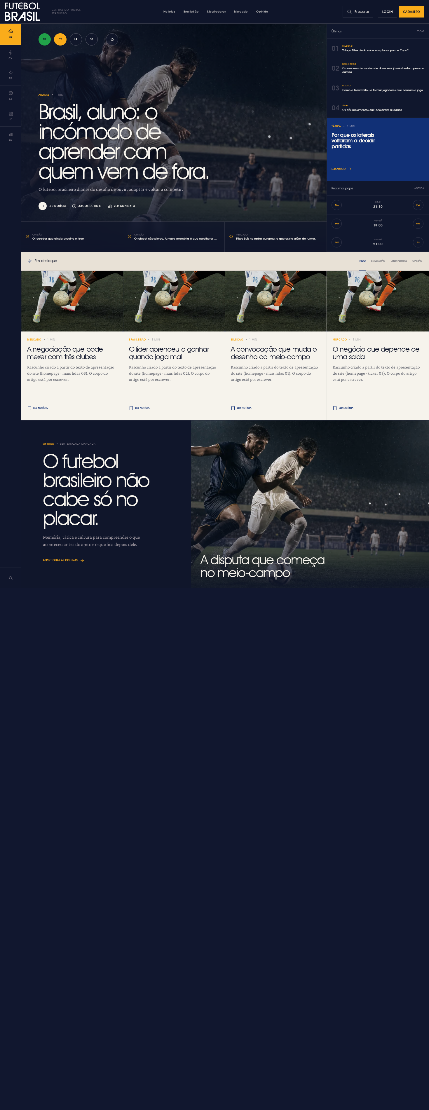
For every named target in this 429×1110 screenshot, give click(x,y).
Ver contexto (124, 205)
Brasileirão (191, 11)
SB (91, 39)
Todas (420, 31)
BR (44, 39)
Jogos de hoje (90, 205)
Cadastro (411, 12)
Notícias (169, 11)
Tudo (362, 260)
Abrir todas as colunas (60, 560)
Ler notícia (57, 205)
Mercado (241, 11)
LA (75, 39)
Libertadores (216, 11)
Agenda (419, 188)
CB (60, 39)
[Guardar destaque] (112, 39)
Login (387, 12)
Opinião (262, 11)
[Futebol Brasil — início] (24, 11)
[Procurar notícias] (10, 578)
